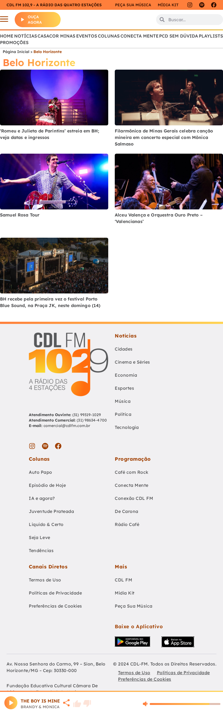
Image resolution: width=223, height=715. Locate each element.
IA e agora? (42, 498)
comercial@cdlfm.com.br (67, 425)
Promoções (14, 42)
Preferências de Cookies (55, 606)
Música (123, 401)
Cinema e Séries (132, 362)
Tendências (41, 550)
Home (6, 36)
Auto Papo (40, 472)
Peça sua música (133, 5)
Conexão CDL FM (134, 498)
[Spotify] (202, 5)
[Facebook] (213, 5)
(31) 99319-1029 (86, 414)
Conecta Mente (139, 36)
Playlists (211, 36)
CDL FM (123, 580)
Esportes (124, 388)
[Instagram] (190, 5)
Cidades (124, 349)
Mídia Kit (168, 5)
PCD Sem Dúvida (178, 36)
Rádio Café (127, 524)
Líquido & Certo (46, 524)
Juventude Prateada (51, 511)
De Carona (126, 511)
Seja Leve (39, 537)
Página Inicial (16, 51)
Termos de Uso (45, 580)
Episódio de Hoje (47, 485)
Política (123, 414)
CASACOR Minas (56, 36)
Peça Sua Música (134, 606)
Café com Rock (131, 472)
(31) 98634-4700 (92, 420)
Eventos (86, 36)
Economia (126, 375)
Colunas (109, 36)
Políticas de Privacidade (55, 593)
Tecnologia (127, 427)
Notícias (25, 36)
